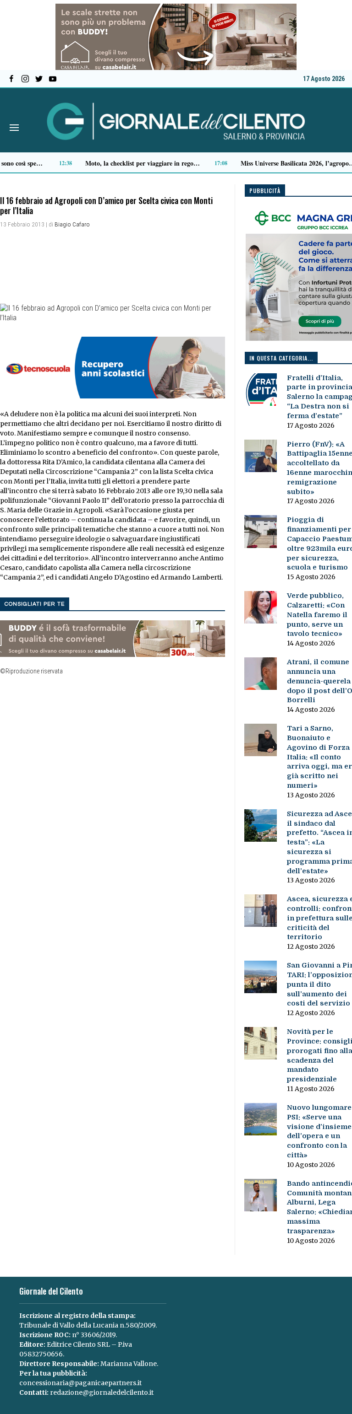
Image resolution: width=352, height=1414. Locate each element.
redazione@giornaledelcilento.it (102, 1392)
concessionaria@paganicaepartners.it (80, 1383)
